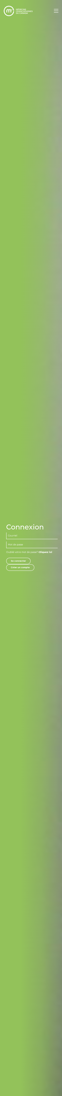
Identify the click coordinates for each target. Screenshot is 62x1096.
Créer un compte (20, 567)
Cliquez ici (45, 552)
